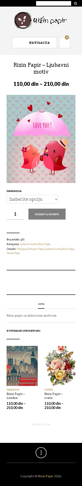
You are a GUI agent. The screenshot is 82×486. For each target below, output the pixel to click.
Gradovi (13, 389)
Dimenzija (14, 191)
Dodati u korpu (47, 214)
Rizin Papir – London (16, 396)
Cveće (48, 389)
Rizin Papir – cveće (53, 396)
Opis (41, 304)
